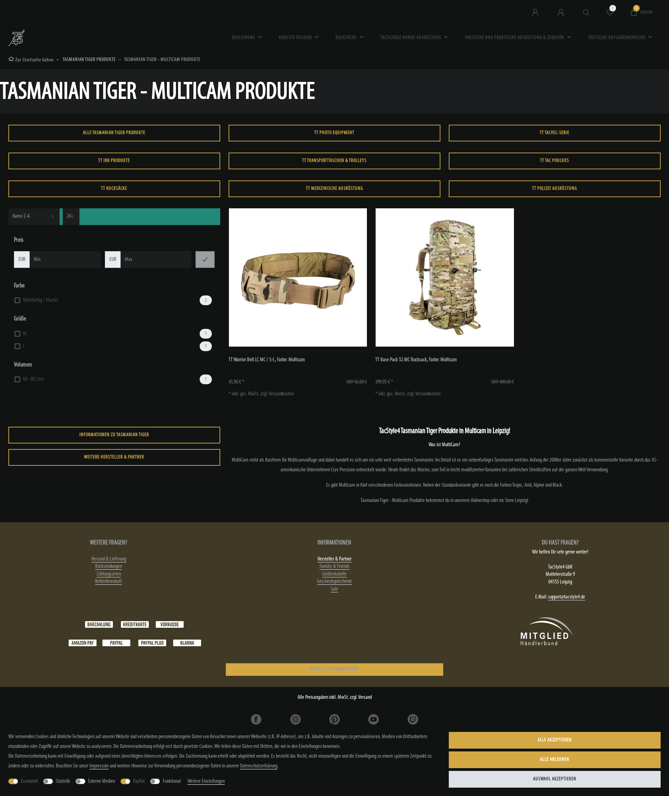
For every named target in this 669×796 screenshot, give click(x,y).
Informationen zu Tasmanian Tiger (114, 435)
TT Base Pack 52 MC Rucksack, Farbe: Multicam (416, 360)
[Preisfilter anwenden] (205, 259)
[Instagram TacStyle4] (295, 719)
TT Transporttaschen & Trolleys (334, 160)
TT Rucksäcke (114, 188)
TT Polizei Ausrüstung (554, 188)
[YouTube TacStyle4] (373, 719)
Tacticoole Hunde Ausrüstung (411, 37)
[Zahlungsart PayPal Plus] (152, 643)
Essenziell (29, 781)
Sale (334, 589)
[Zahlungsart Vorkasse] (170, 624)
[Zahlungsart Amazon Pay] (83, 643)
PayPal (139, 781)
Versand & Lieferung (108, 559)
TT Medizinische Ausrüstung (334, 188)
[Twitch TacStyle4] (412, 719)
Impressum (99, 766)
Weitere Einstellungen (206, 781)
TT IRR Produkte (114, 160)
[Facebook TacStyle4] (256, 719)
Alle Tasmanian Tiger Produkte (114, 133)
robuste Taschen (296, 37)
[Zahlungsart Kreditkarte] (135, 624)
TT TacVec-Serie (554, 133)
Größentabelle (334, 574)
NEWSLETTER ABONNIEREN (334, 669)
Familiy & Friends (334, 566)
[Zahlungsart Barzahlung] (99, 624)
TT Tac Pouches (554, 160)
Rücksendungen (108, 566)
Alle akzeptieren (555, 740)
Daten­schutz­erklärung (258, 766)
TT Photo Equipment (334, 133)
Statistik (63, 781)
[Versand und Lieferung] (187, 643)
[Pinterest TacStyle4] (334, 719)
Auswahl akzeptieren (554, 779)
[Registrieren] (561, 12)
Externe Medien (101, 781)
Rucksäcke (346, 37)
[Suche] (586, 12)
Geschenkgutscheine (334, 581)
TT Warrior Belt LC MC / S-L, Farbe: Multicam (267, 360)
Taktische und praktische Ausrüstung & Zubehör (515, 37)
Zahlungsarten (109, 574)
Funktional (172, 781)
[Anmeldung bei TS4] (535, 12)
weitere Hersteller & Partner (114, 457)
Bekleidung (244, 37)
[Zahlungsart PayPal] (116, 643)
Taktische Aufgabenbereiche (617, 37)
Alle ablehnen (554, 759)
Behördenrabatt (108, 581)
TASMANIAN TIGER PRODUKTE (89, 59)
